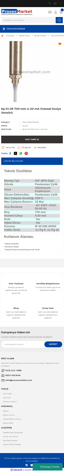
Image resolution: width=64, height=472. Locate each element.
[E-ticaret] (31, 470)
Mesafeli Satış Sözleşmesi (13, 432)
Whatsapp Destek (49, 466)
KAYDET (53, 344)
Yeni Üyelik (7, 394)
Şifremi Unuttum (10, 402)
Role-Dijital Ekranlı (30, 122)
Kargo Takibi (8, 423)
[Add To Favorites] (60, 44)
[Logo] (16, 12)
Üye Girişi (7, 398)
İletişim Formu (9, 415)
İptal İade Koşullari (10, 440)
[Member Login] (55, 12)
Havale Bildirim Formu (12, 419)
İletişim (6, 411)
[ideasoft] (16, 470)
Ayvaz (25, 126)
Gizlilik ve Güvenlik (10, 436)
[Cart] (61, 12)
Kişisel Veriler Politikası (12, 444)
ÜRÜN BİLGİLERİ (13, 161)
